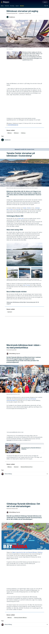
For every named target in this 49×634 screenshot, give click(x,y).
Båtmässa (10, 133)
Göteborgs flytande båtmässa (20, 617)
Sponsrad (10, 311)
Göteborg (23, 133)
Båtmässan (16, 133)
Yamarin (29, 208)
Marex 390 (21, 218)
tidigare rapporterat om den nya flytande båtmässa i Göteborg (27, 552)
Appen (17, 5)
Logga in (45, 1)
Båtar (2, 5)
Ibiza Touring (26, 285)
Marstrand (16, 466)
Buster (24, 208)
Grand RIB (17, 209)
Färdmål (7, 5)
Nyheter (22, 5)
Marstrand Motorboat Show (26, 466)
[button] (41, 254)
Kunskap (12, 5)
